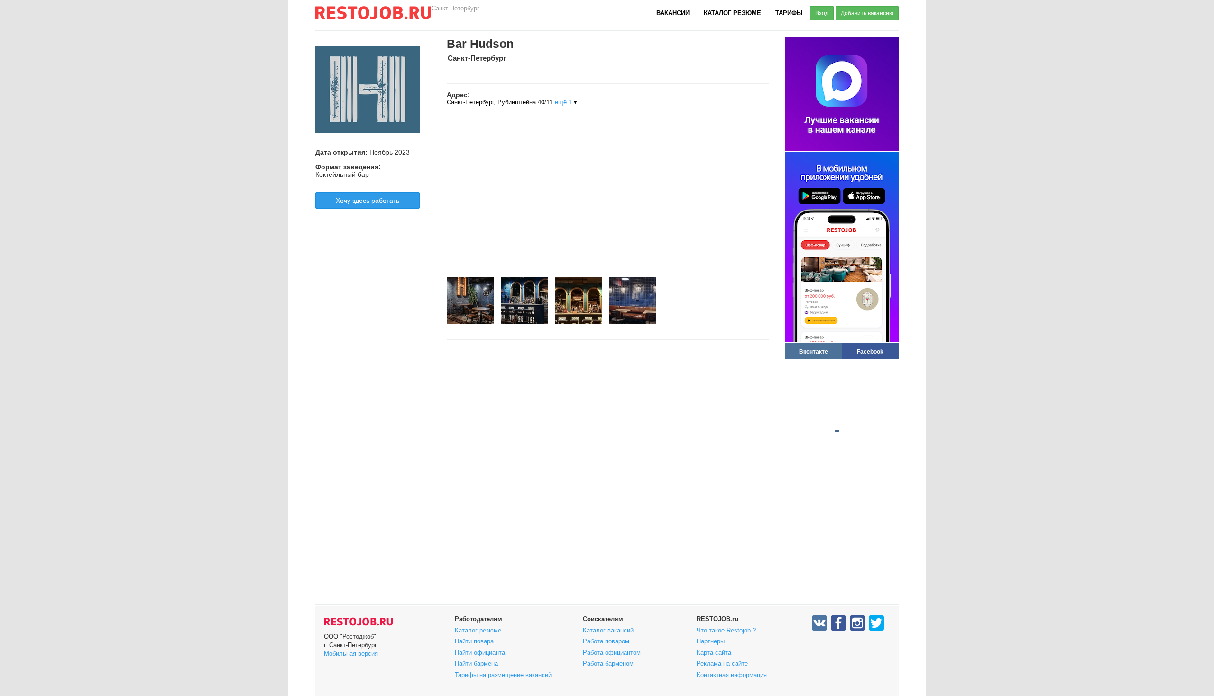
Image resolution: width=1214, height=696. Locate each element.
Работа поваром (606, 641)
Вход (821, 13)
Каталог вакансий (608, 630)
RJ (373, 16)
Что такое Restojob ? (726, 630)
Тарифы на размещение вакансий (503, 674)
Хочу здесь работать (367, 200)
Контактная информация (732, 674)
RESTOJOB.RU (358, 621)
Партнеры (711, 641)
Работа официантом (612, 652)
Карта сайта (714, 652)
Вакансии (673, 13)
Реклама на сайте (722, 663)
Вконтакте (813, 351)
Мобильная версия (351, 653)
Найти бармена (476, 663)
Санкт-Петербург (455, 8)
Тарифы (789, 13)
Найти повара (474, 641)
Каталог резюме (732, 13)
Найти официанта (480, 652)
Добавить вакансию (867, 13)
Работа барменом (608, 663)
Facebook (870, 351)
